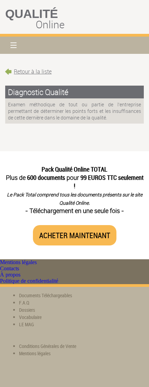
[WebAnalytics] (19, 373)
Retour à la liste (33, 71)
